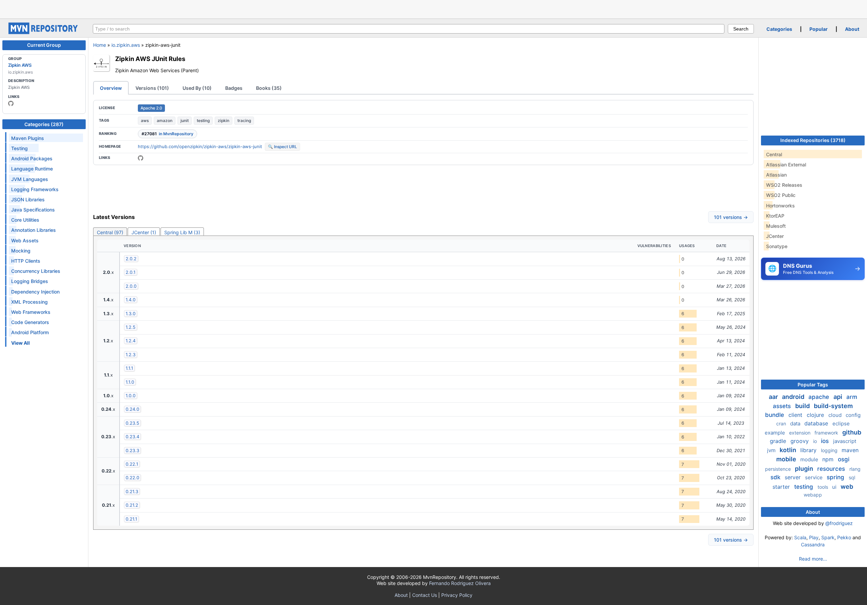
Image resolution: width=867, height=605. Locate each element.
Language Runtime (32, 169)
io (815, 441)
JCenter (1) (143, 232)
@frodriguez (839, 523)
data (796, 423)
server (793, 477)
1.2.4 (130, 340)
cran (781, 423)
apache (819, 397)
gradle (779, 441)
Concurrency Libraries (35, 271)
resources (832, 468)
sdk (776, 477)
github (851, 432)
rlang (855, 469)
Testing (19, 148)
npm (828, 459)
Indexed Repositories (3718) (813, 140)
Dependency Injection (35, 292)
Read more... (813, 559)
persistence (778, 469)
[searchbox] (408, 29)
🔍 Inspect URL (282, 146)
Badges (233, 88)
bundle (775, 414)
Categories (779, 29)
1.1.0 (130, 382)
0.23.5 (132, 423)
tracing (244, 120)
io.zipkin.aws (125, 45)
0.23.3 (132, 450)
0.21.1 (131, 519)
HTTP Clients (25, 261)
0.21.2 (132, 505)
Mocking (20, 251)
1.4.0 (130, 299)
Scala (800, 537)
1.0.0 (130, 395)
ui (835, 487)
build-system (833, 405)
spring (836, 477)
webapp (813, 495)
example (775, 432)
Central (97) (110, 232)
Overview (111, 88)
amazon (164, 120)
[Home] (44, 32)
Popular (818, 29)
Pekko (844, 537)
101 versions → (731, 217)
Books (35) (269, 88)
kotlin (789, 449)
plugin (805, 468)
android (794, 396)
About (852, 29)
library (809, 450)
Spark (827, 537)
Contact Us (424, 595)
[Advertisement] (433, 8)
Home (99, 45)
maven (850, 450)
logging (830, 450)
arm (851, 397)
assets (782, 406)
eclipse (841, 423)
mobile (787, 459)
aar (774, 396)
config (853, 415)
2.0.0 (131, 286)
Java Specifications (33, 210)
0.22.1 (132, 464)
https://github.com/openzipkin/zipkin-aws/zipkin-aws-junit (200, 146)
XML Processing (29, 302)
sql (852, 477)
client (796, 414)
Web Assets (25, 240)
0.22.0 (132, 477)
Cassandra (813, 544)
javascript (844, 441)
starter (782, 486)
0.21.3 (132, 491)
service (814, 477)
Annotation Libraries (33, 230)
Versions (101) (152, 88)
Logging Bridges (29, 281)
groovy (800, 441)
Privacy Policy (456, 595)
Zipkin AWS (19, 65)
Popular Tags (813, 384)
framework (827, 433)
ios (825, 441)
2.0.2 (131, 258)
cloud (835, 415)
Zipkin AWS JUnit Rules (150, 58)
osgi (843, 459)
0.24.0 (132, 409)
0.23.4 (132, 436)
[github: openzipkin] (11, 103)
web (847, 486)
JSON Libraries (28, 199)
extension (800, 433)
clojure (816, 414)
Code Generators (30, 322)
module (810, 459)
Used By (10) (197, 88)
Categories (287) (44, 124)
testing (203, 120)
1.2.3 (130, 354)
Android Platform (30, 332)
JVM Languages (29, 179)
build (803, 405)
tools (823, 487)
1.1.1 (129, 368)
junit (185, 120)
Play (814, 537)
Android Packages (31, 158)
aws (145, 120)
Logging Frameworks (35, 189)
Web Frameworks (30, 312)
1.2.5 (130, 327)
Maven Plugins (27, 138)
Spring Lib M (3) (182, 232)
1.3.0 (130, 313)
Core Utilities (25, 220)
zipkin (223, 120)
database (817, 423)
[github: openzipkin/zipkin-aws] (140, 158)
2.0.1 (130, 272)
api (838, 396)
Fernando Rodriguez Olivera (460, 583)
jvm (772, 450)
